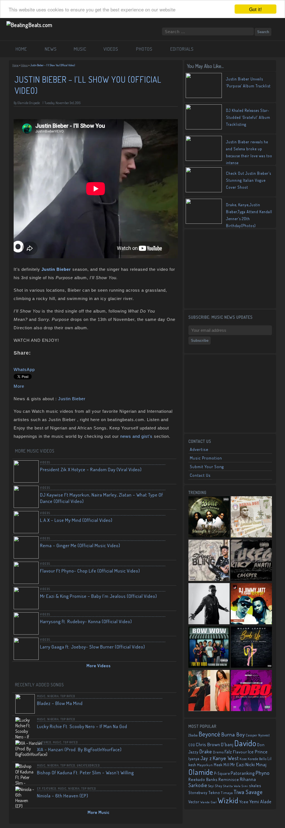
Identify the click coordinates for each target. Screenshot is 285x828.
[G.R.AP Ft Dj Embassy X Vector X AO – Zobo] (251, 691)
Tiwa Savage (248, 791)
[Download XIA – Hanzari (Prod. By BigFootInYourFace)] (168, 748)
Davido (245, 743)
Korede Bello (257, 758)
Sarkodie (197, 785)
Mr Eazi (237, 764)
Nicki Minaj (256, 764)
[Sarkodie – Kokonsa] (209, 604)
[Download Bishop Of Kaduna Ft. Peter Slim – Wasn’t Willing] (168, 771)
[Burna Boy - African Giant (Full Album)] (251, 517)
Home (15, 65)
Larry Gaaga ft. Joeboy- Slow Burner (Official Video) (92, 647)
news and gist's (136, 436)
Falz (228, 752)
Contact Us (200, 475)
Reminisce (228, 779)
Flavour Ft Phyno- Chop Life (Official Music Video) (90, 571)
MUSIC (80, 49)
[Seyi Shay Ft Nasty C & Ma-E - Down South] (209, 691)
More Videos (99, 665)
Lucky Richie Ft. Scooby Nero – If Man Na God (82, 726)
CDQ (191, 745)
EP (38, 788)
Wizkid (228, 800)
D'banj (227, 744)
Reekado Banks (203, 779)
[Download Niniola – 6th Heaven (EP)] (168, 794)
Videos (24, 65)
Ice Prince (258, 752)
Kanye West (226, 758)
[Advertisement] (230, 268)
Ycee (244, 801)
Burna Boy (233, 734)
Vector (194, 801)
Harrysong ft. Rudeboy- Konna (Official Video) (86, 621)
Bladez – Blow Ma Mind (60, 703)
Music (41, 696)
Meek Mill (222, 764)
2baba (193, 735)
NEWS (51, 49)
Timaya (227, 792)
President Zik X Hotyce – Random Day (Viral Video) (91, 469)
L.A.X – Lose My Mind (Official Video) (76, 520)
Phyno (262, 772)
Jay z (206, 758)
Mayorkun (205, 765)
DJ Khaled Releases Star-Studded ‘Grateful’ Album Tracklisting (248, 117)
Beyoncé (209, 734)
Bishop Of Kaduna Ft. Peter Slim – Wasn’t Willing (85, 772)
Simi (245, 786)
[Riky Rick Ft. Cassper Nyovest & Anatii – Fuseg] (251, 561)
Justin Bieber (71, 398)
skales (255, 785)
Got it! (255, 9)
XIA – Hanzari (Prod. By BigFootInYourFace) (79, 749)
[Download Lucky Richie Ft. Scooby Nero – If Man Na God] (168, 724)
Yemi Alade (260, 801)
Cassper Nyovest (258, 735)
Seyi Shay (215, 786)
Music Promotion (206, 458)
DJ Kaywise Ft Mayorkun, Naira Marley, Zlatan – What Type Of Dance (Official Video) (101, 498)
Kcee (243, 759)
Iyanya (194, 758)
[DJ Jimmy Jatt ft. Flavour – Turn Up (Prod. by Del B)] (251, 604)
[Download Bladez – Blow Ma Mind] (168, 701)
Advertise (199, 449)
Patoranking (243, 773)
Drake (205, 751)
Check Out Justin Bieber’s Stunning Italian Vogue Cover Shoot (248, 180)
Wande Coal (208, 802)
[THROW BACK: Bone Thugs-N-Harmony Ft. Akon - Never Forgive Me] (209, 517)
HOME (21, 49)
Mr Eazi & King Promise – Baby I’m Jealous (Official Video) (98, 596)
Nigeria (53, 696)
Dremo (218, 752)
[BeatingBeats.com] (29, 24)
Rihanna (248, 779)
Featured (44, 742)
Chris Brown (208, 744)
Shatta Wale (232, 786)
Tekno (214, 792)
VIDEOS (111, 49)
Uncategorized (88, 765)
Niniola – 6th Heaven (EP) (62, 795)
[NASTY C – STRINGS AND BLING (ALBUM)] (209, 561)
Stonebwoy (198, 792)
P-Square (222, 773)
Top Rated (67, 696)
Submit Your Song (207, 466)
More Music (99, 812)
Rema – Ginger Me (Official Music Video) (80, 545)
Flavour (240, 752)
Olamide (200, 772)
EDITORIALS (182, 49)
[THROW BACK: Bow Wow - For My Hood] (209, 647)
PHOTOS (144, 49)
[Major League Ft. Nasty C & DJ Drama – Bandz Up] (251, 647)
